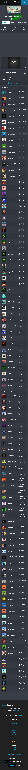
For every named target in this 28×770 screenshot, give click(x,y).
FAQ (14, 721)
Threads (14, 747)
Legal (14, 732)
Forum (24, 22)
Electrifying (11, 72)
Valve (20, 715)
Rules (14, 726)
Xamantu (16, 713)
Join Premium (14, 741)
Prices (19, 22)
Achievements (5, 22)
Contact (14, 730)
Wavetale (8, 17)
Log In (24, 2)
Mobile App (14, 723)
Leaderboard (14, 22)
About (14, 728)
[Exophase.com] (7, 2)
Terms (14, 739)
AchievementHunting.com (14, 754)
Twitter (14, 749)
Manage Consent (14, 734)
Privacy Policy (14, 737)
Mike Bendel (17, 710)
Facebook (14, 752)
